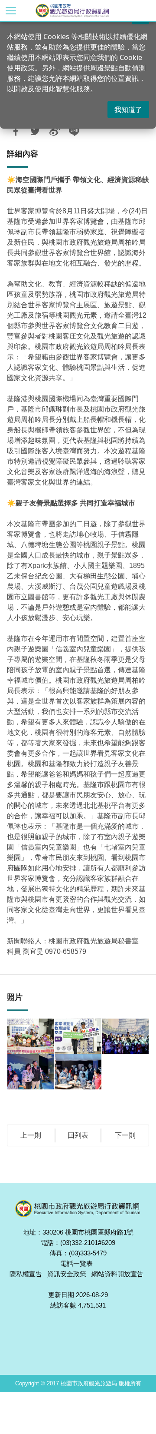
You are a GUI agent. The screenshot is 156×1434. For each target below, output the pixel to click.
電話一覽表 (76, 1263)
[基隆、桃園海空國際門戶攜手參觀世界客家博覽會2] (78, 1036)
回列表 (78, 1135)
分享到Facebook (15, 131)
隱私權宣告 (26, 1274)
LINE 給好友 (74, 131)
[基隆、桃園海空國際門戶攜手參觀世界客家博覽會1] (30, 1036)
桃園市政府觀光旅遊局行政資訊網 (86, 10)
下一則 (125, 1135)
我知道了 (128, 109)
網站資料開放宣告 (117, 1274)
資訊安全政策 (66, 1274)
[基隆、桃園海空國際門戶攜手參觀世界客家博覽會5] (78, 1071)
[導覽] (11, 11)
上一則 (30, 1135)
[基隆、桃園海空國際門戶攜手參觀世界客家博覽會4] (30, 1071)
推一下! (35, 131)
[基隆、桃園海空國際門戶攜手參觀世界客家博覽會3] (125, 1036)
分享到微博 (54, 131)
